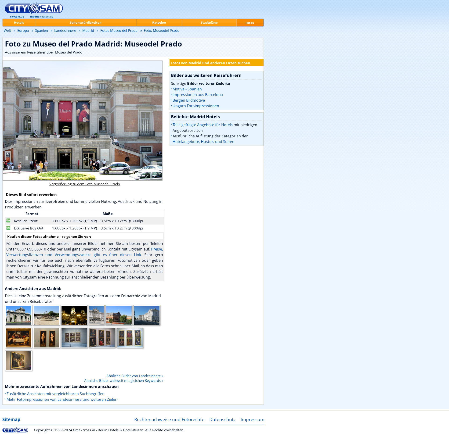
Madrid (88, 30)
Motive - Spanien (187, 89)
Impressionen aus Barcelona (198, 94)
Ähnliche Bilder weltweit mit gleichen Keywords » (123, 380)
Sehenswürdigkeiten (85, 22)
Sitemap (11, 419)
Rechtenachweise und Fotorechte (169, 419)
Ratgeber (159, 22)
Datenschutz (222, 419)
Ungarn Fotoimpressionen (196, 105)
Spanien (41, 30)
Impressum (252, 419)
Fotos (250, 23)
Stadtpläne (209, 22)
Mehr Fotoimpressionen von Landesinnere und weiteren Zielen (62, 399)
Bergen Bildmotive (189, 100)
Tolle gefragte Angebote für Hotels (203, 124)
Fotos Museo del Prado (119, 30)
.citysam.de (41, 16)
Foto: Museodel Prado (161, 30)
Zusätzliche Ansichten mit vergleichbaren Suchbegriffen (56, 393)
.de (17, 16)
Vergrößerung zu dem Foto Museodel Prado (84, 184)
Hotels (19, 22)
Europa (23, 30)
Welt (7, 30)
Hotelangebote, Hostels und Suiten (203, 141)
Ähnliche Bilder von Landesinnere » (134, 375)
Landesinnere (65, 30)
